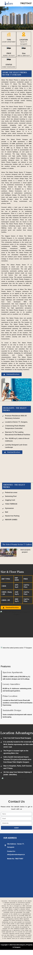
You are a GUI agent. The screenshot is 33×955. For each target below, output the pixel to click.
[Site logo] (9, 3)
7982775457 (26, 3)
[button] (2, 553)
